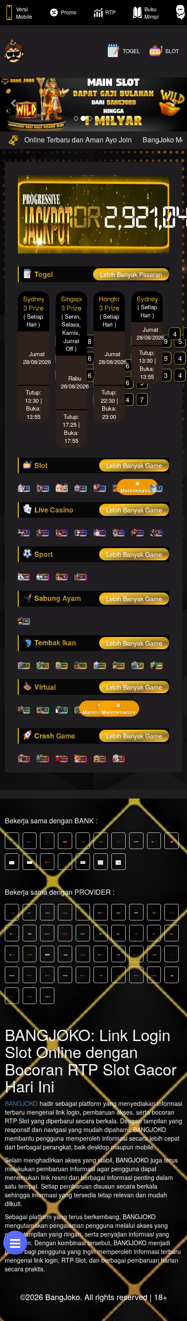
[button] (14, 102)
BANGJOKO (21, 1103)
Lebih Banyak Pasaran (131, 274)
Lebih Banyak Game (134, 465)
